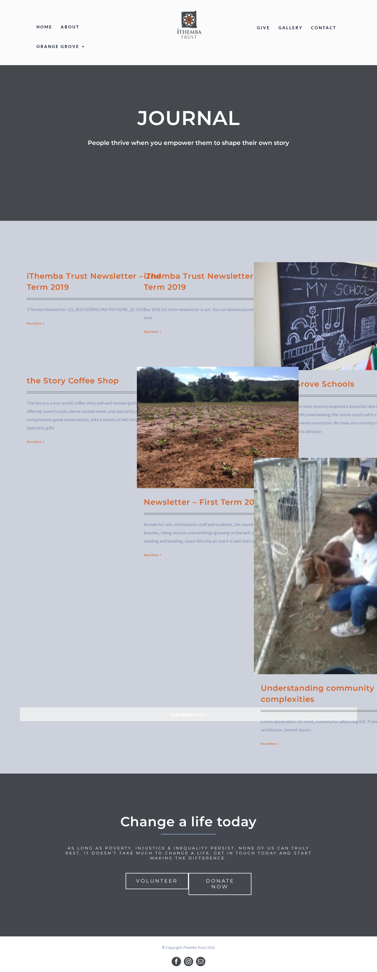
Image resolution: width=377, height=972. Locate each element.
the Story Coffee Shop (73, 380)
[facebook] (176, 961)
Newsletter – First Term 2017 (203, 502)
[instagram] (188, 961)
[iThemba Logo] (189, 10)
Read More (34, 323)
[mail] (200, 961)
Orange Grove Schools (307, 384)
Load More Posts (188, 714)
